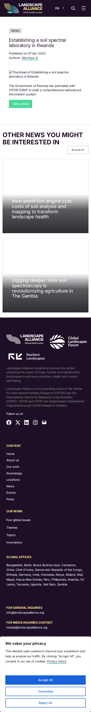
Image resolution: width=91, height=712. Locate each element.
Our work (12, 466)
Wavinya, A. (30, 58)
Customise (45, 691)
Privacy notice (56, 661)
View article (20, 104)
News (15, 30)
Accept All (45, 680)
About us (12, 460)
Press (10, 499)
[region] (45, 674)
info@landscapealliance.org (25, 612)
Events (11, 492)
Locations (13, 479)
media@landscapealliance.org (26, 627)
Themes (11, 527)
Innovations (14, 542)
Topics (10, 535)
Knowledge (14, 473)
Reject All (45, 703)
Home (10, 454)
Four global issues (18, 520)
